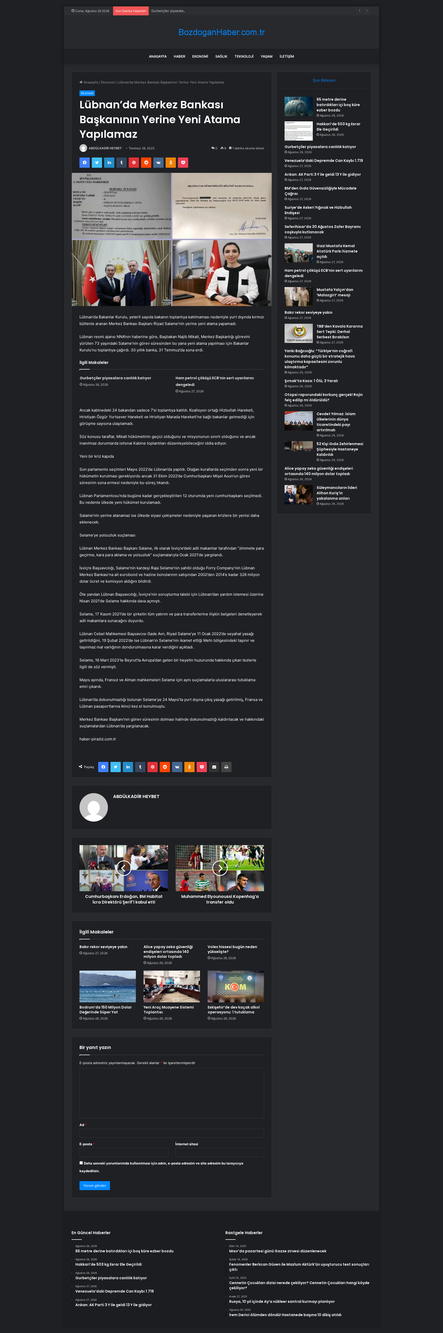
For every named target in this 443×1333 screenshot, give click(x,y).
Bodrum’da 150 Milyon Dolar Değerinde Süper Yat (105, 1010)
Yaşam (267, 56)
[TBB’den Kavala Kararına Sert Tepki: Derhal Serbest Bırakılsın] (299, 333)
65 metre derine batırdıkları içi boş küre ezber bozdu (338, 105)
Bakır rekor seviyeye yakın (103, 946)
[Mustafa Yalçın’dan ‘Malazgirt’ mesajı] (299, 296)
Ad (83, 1125)
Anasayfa (158, 56)
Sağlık (221, 56)
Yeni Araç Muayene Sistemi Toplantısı (169, 1010)
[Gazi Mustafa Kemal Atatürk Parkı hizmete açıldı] (299, 253)
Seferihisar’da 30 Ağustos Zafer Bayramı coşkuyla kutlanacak (323, 229)
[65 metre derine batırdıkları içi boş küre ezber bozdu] (299, 106)
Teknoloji (244, 56)
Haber (179, 56)
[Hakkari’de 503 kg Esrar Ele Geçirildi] (299, 131)
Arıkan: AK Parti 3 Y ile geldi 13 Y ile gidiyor (323, 174)
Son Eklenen (324, 80)
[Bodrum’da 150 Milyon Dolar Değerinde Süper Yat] (107, 986)
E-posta (87, 1144)
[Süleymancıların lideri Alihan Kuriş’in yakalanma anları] (299, 494)
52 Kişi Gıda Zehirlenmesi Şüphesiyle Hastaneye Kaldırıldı (340, 449)
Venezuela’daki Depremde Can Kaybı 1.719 (324, 160)
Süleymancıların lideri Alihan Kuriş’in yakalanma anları (337, 493)
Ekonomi (200, 56)
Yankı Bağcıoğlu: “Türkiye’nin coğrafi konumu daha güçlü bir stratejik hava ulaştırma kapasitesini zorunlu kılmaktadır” (320, 359)
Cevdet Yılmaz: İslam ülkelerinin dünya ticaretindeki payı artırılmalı (336, 422)
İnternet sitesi (186, 1144)
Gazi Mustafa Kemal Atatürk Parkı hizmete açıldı (337, 251)
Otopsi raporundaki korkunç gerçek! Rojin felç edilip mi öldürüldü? (324, 397)
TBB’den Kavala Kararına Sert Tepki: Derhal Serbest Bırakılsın (340, 332)
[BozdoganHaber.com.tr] (221, 32)
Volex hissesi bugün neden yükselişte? (232, 949)
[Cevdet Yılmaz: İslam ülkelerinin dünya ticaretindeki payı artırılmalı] (299, 421)
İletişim (287, 56)
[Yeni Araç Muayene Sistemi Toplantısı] (172, 986)
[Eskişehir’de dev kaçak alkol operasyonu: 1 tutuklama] (236, 986)
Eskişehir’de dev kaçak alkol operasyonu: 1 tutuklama (234, 1010)
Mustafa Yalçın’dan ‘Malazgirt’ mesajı (335, 292)
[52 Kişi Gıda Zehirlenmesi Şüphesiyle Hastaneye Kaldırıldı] (299, 450)
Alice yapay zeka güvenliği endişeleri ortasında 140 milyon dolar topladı (168, 951)
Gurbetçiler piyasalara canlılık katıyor (180, 11)
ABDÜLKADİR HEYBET (105, 148)
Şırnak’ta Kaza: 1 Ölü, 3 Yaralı (311, 380)
